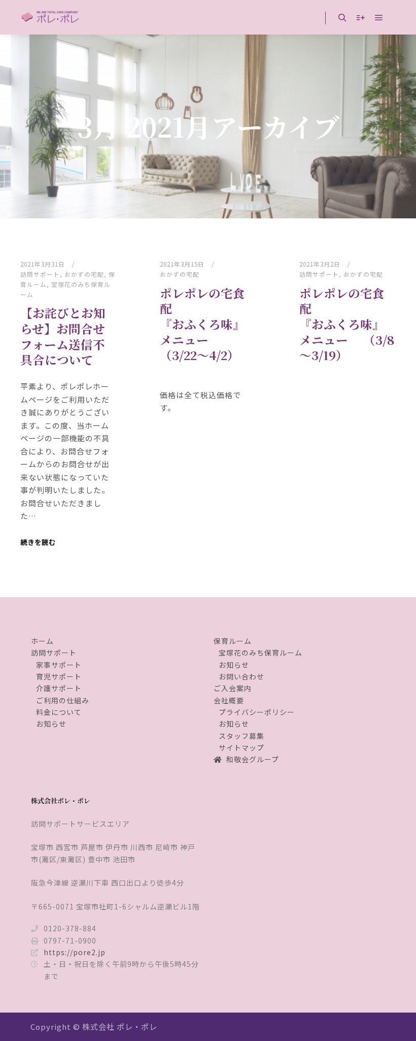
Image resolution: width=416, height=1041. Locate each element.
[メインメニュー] (379, 17)
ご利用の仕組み (62, 700)
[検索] (342, 17)
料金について (59, 712)
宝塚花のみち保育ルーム (260, 652)
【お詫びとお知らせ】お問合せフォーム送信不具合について (63, 336)
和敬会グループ (252, 759)
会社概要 (229, 700)
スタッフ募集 (241, 736)
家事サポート (59, 665)
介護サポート (59, 688)
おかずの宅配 (84, 274)
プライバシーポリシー (257, 712)
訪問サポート (40, 274)
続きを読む (38, 542)
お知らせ (51, 724)
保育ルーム (233, 641)
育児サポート (59, 676)
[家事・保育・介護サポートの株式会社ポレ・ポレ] (50, 17)
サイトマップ (241, 747)
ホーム (42, 641)
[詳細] (361, 17)
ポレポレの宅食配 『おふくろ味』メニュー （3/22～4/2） (202, 324)
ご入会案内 (233, 688)
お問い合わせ (241, 676)
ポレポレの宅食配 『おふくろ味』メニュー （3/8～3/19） (347, 324)
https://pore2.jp (75, 952)
